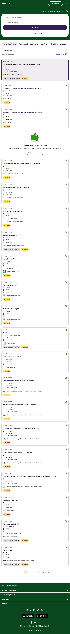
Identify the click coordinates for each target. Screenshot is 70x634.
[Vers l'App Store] (28, 616)
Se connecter (54, 3)
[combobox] (35, 17)
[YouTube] (30, 610)
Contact (31, 626)
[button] (52, 11)
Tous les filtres (36, 33)
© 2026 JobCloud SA (43, 626)
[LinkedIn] (42, 610)
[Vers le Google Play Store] (42, 616)
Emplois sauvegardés (58, 44)
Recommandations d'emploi (28, 44)
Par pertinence (59, 54)
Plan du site (24, 626)
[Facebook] (26, 610)
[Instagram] (34, 610)
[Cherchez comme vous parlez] (67, 11)
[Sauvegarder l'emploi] (66, 61)
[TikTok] (38, 610)
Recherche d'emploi (9, 44)
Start (2, 585)
